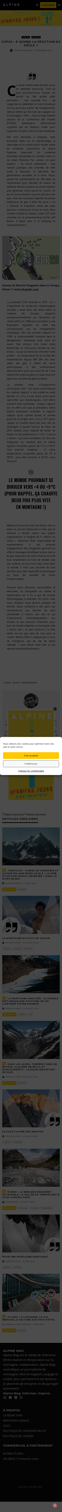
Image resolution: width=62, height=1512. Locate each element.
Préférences (31, 763)
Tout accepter (31, 755)
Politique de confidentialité (31, 771)
